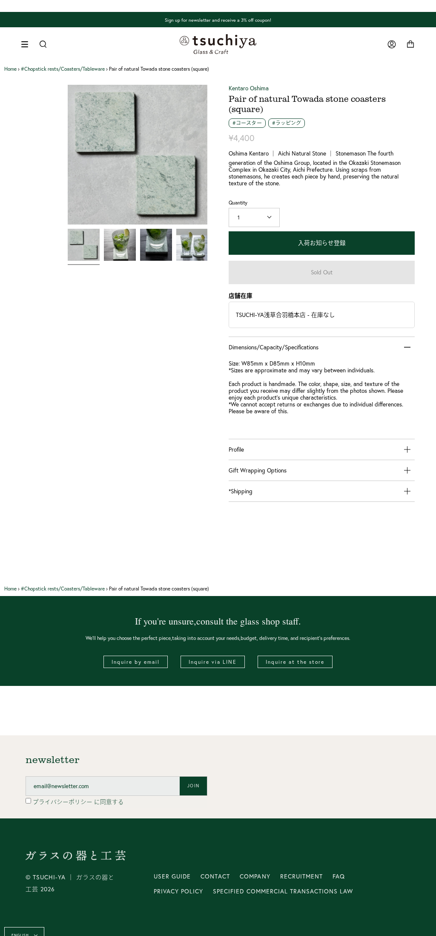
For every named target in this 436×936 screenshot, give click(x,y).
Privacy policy (178, 891)
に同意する (78, 801)
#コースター (247, 123)
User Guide (172, 876)
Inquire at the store (295, 662)
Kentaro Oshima (249, 88)
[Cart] (410, 44)
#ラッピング (286, 123)
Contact (215, 876)
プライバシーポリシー (63, 801)
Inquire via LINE (213, 662)
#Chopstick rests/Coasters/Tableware (63, 69)
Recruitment (301, 876)
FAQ (339, 876)
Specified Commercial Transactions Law (283, 891)
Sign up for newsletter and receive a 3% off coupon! (218, 20)
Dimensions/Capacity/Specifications (273, 347)
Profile (236, 449)
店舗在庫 (240, 296)
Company (255, 876)
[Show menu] (27, 44)
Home (10, 69)
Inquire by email (136, 662)
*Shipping (240, 491)
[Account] (391, 44)
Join (193, 786)
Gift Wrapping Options (258, 470)
